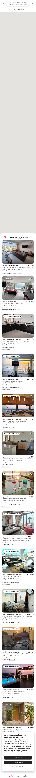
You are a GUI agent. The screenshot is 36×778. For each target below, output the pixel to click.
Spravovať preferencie (18, 767)
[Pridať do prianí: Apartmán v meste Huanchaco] (31, 316)
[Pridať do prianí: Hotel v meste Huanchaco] (31, 356)
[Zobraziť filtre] (32, 3)
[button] (12, 273)
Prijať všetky (18, 758)
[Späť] (4, 3)
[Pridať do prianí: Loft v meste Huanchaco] (31, 278)
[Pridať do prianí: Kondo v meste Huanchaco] (31, 242)
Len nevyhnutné (18, 762)
